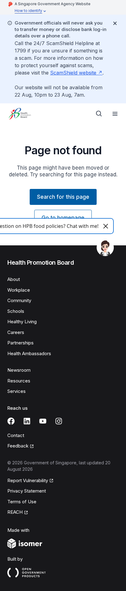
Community (19, 300)
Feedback (17, 446)
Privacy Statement (26, 491)
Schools (15, 311)
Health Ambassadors (29, 353)
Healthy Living (22, 321)
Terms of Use (21, 502)
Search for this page (63, 197)
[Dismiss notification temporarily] (115, 23)
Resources (18, 381)
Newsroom (19, 370)
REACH (15, 512)
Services (16, 391)
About (13, 279)
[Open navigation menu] (115, 113)
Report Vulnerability (27, 480)
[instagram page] (58, 421)
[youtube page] (42, 421)
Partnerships (20, 343)
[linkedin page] (27, 421)
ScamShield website (73, 73)
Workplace (18, 290)
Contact (15, 435)
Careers (15, 332)
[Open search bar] (99, 113)
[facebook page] (11, 421)
